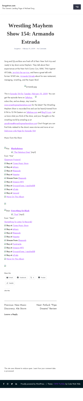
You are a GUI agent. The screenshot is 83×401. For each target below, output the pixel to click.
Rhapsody (17, 170)
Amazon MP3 (18, 181)
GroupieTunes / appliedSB (24, 185)
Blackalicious (17, 148)
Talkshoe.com (31, 112)
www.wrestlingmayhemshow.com (17, 105)
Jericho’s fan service (21, 72)
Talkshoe (28, 97)
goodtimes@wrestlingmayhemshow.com (20, 123)
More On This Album (15, 196)
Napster (16, 174)
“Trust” (16, 214)
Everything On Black (20, 210)
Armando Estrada (27, 76)
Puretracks (17, 244)
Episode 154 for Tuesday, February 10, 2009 (29, 93)
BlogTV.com (46, 112)
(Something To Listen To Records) (18, 221)
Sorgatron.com (8, 5)
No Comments (41, 49)
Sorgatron (17, 49)
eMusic (16, 167)
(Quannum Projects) (12, 159)
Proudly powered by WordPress (32, 384)
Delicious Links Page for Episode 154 (19, 130)
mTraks (15, 189)
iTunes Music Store (20, 163)
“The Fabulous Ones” (21, 152)
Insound (16, 193)
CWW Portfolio (59, 384)
